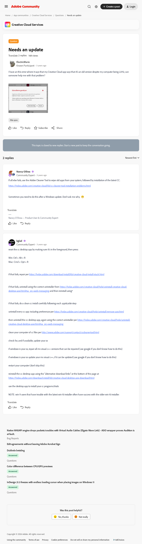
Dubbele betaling (16, 450)
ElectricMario (23, 61)
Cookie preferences (59, 539)
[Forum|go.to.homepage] (25, 6)
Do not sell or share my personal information (89, 539)
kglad (19, 240)
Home (7, 15)
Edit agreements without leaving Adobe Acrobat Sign (33, 443)
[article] (71, 198)
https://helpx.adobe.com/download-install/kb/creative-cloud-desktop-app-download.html (51, 377)
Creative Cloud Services (42, 15)
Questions (59, 15)
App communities (21, 15)
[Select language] (96, 6)
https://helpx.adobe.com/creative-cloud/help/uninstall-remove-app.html (89, 311)
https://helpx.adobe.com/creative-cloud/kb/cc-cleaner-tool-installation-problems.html (49, 185)
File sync (14, 120)
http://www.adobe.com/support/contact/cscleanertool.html (70, 332)
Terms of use (34, 539)
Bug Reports (13, 438)
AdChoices (119, 539)
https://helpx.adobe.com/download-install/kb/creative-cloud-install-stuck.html (66, 274)
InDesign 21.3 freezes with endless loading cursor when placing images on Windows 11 (50, 482)
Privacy (45, 539)
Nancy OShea (23, 171)
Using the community (16, 539)
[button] (6, 7)
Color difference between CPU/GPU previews (30, 466)
